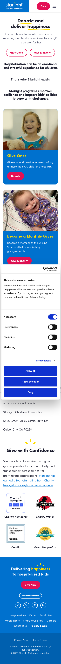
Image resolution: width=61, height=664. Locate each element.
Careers (51, 620)
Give (43, 6)
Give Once (16, 53)
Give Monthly (42, 53)
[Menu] (54, 6)
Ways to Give (18, 615)
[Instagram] (35, 605)
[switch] (52, 327)
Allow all (30, 370)
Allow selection (30, 381)
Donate (15, 176)
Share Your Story (33, 620)
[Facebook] (18, 605)
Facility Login (39, 626)
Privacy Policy (21, 640)
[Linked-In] (43, 605)
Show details (43, 360)
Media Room (12, 620)
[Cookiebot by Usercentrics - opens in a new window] (43, 269)
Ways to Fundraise (40, 615)
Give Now (30, 585)
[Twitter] (26, 605)
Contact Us (20, 626)
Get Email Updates (30, 595)
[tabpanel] (30, 414)
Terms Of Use (40, 640)
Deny (30, 392)
